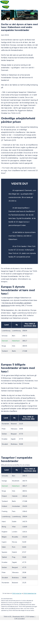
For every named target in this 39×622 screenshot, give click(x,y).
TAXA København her (30, 593)
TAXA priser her (16, 593)
